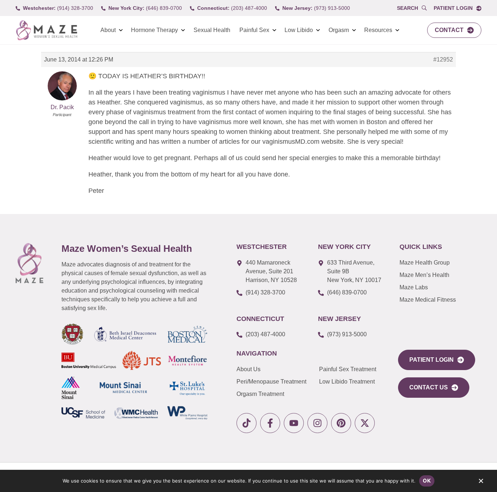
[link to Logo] (46, 30)
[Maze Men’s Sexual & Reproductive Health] (29, 263)
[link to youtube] (294, 423)
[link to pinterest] (341, 423)
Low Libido (299, 30)
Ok (427, 480)
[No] (481, 482)
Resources (378, 30)
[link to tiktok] (246, 423)
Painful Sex (254, 30)
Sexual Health (212, 30)
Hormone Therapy (154, 30)
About (108, 30)
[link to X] (365, 423)
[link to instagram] (317, 423)
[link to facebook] (270, 423)
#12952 (443, 59)
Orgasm (339, 30)
